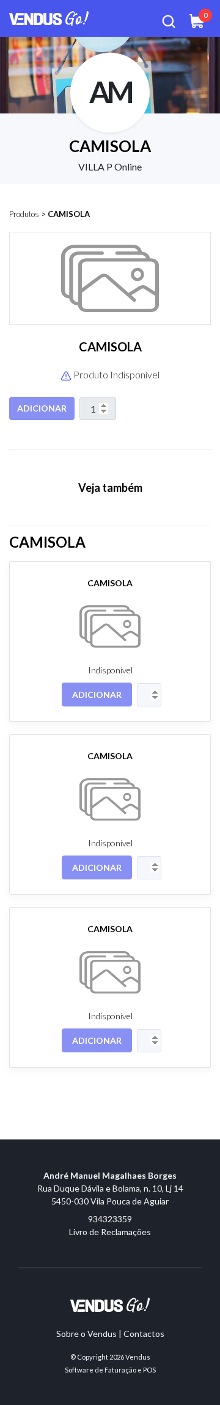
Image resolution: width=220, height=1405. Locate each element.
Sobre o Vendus (86, 1333)
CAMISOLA (69, 214)
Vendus (137, 1357)
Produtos (24, 214)
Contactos (143, 1333)
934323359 (110, 1219)
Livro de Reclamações (110, 1232)
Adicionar (42, 408)
